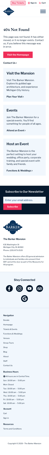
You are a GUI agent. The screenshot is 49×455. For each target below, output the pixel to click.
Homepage (8, 324)
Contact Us (9, 63)
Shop (5, 347)
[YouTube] (29, 291)
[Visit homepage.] (8, 11)
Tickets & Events (10, 329)
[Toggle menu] (43, 11)
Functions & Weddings (19, 170)
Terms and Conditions (12, 429)
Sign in (6, 418)
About (6, 356)
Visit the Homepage (18, 54)
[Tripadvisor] (39, 291)
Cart (5, 413)
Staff (5, 361)
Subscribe (12, 206)
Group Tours (8, 343)
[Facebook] (9, 291)
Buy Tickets (18, 3)
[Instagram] (19, 291)
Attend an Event (15, 130)
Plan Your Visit (14, 96)
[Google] (24, 301)
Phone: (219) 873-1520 (13, 250)
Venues (6, 338)
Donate (6, 320)
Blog (5, 352)
